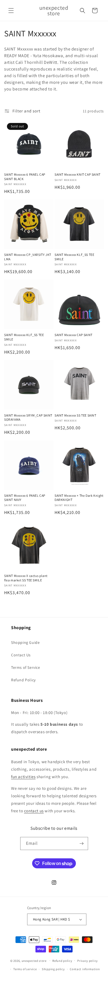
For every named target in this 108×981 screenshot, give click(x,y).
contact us (34, 810)
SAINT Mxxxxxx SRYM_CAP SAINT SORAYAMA (28, 417)
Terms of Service (25, 667)
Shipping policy (53, 969)
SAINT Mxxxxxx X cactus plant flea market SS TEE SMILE (26, 578)
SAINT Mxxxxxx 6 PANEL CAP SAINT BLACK (24, 176)
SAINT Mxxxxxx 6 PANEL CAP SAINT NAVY (24, 497)
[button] (11, 10)
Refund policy (62, 961)
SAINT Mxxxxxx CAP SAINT (73, 335)
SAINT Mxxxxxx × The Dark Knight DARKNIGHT (79, 497)
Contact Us (21, 654)
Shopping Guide (25, 642)
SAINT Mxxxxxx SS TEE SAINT (75, 415)
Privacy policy (87, 961)
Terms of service (25, 969)
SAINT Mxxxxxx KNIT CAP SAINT (78, 174)
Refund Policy (23, 679)
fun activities (23, 776)
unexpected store (34, 960)
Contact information (85, 969)
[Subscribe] (82, 843)
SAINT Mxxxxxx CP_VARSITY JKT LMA (27, 257)
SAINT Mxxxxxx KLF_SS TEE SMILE (74, 257)
